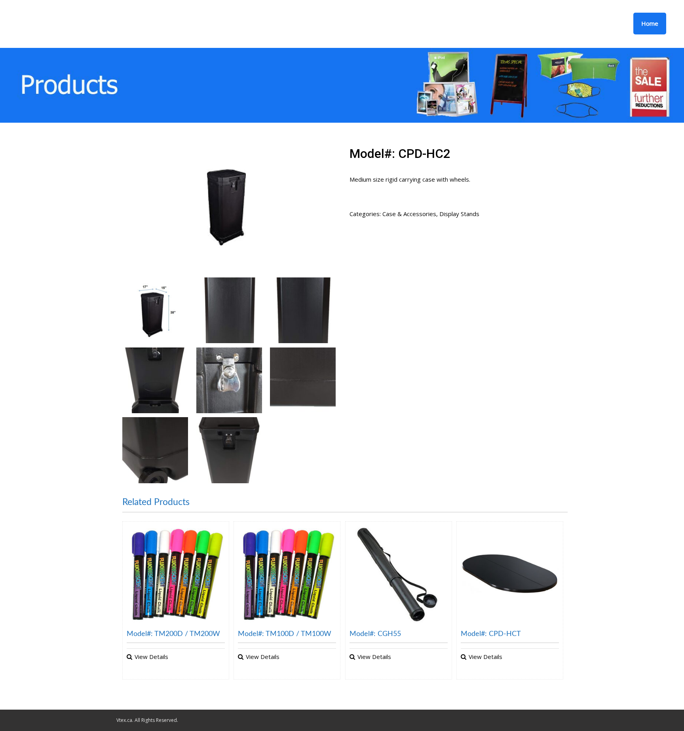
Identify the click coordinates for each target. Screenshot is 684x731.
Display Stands (459, 214)
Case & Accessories (409, 214)
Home (649, 23)
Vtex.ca (124, 720)
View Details (151, 657)
